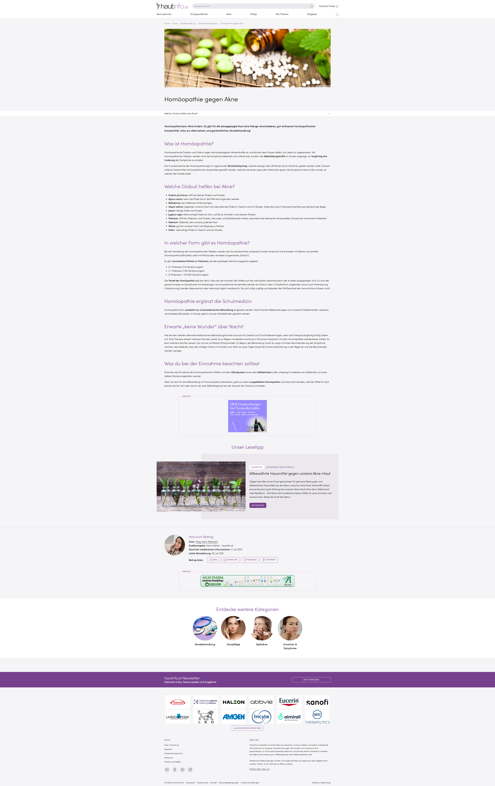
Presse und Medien (172, 761)
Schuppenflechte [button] (199, 14)
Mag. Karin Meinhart (207, 541)
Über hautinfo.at (171, 745)
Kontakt (213, 782)
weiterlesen (258, 505)
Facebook (251, 559)
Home (167, 23)
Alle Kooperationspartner (247, 728)
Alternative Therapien (208, 23)
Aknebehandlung (187, 23)
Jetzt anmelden (311, 679)
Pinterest (270, 559)
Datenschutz (202, 782)
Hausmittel (257, 467)
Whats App (231, 559)
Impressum (190, 782)
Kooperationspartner (173, 753)
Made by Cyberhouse (321, 782)
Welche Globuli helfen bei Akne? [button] (181, 113)
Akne (175, 23)
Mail (215, 559)
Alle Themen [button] (282, 14)
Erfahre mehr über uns (259, 769)
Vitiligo (253, 14)
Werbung (168, 757)
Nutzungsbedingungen (229, 782)
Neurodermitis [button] (164, 14)
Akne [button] (228, 14)
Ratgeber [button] (312, 14)
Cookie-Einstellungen (250, 782)
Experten (168, 749)
